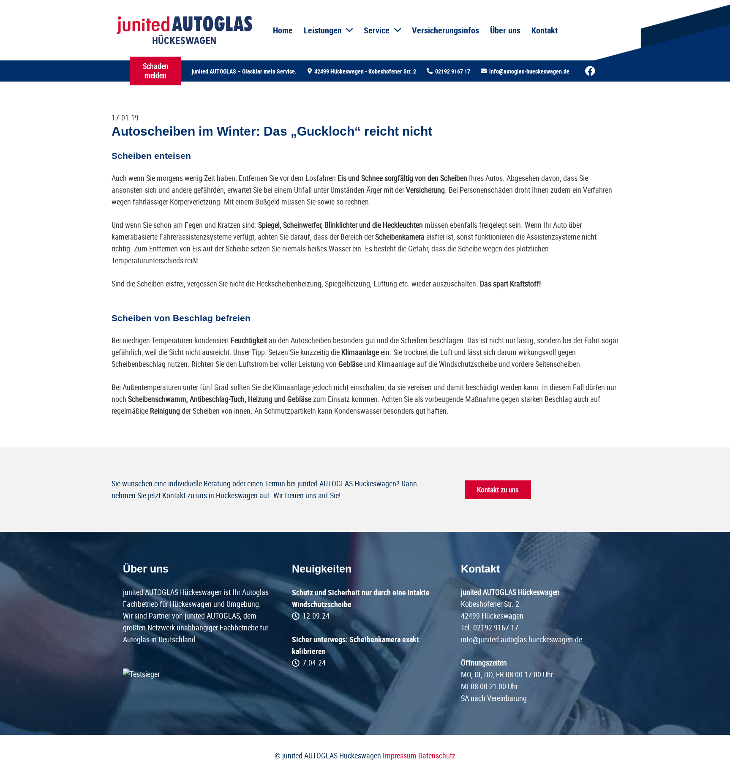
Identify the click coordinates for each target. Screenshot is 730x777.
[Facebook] (590, 71)
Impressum (400, 755)
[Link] (184, 30)
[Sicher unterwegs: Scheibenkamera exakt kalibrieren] (365, 651)
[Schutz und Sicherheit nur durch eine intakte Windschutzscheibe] (365, 604)
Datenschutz (436, 755)
